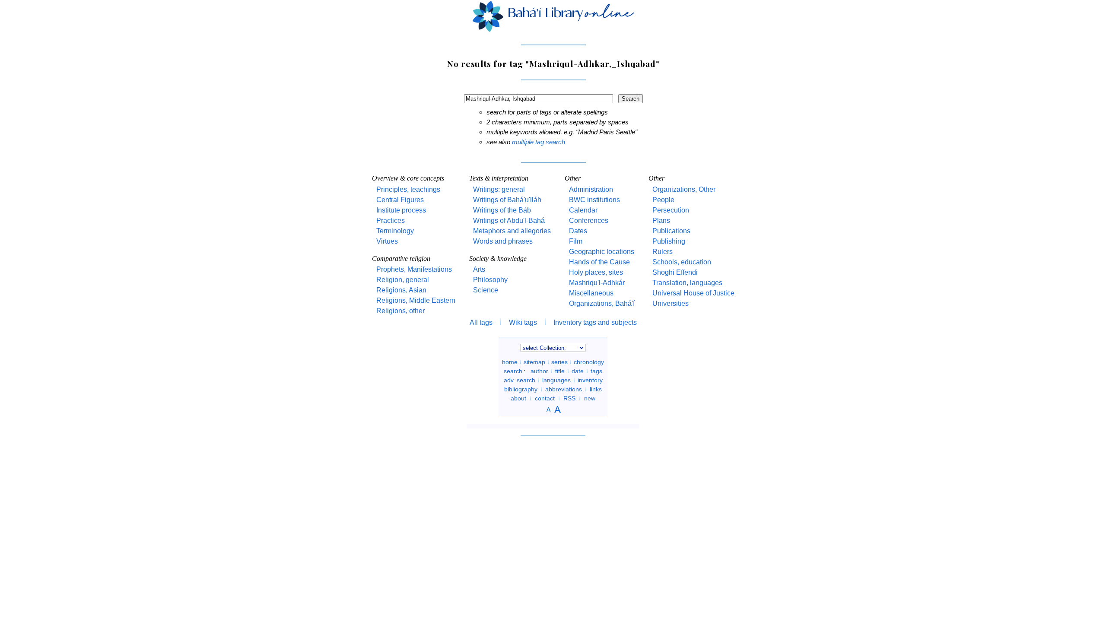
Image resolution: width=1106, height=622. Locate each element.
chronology (589, 362)
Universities (670, 303)
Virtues (387, 241)
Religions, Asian (401, 290)
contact (545, 398)
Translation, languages (687, 282)
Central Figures (400, 199)
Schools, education (681, 262)
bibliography (520, 389)
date (578, 371)
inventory (590, 380)
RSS (569, 398)
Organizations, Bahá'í (602, 303)
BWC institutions (594, 199)
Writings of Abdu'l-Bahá (509, 220)
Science (485, 290)
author (539, 371)
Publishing (668, 241)
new (589, 398)
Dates (578, 231)
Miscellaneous (591, 293)
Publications (671, 231)
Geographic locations (601, 251)
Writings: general (499, 189)
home (510, 362)
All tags (481, 322)
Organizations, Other (683, 189)
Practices (390, 220)
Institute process (401, 210)
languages (556, 380)
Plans (661, 220)
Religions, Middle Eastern (415, 300)
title (560, 371)
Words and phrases (503, 241)
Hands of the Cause (599, 262)
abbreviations (563, 389)
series (559, 362)
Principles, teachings (408, 189)
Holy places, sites (596, 272)
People (663, 199)
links (596, 389)
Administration (591, 189)
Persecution (670, 210)
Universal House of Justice (693, 293)
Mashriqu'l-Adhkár (597, 282)
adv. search (519, 380)
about (518, 398)
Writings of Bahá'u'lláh (507, 199)
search (513, 371)
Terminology (395, 231)
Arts (479, 269)
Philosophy (490, 279)
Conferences (588, 220)
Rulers (662, 251)
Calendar (583, 210)
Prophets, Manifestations (414, 269)
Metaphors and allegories (512, 231)
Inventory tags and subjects (595, 322)
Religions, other (400, 310)
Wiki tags (523, 322)
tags (596, 371)
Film (575, 241)
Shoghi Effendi (675, 272)
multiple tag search (538, 142)
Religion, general (402, 279)
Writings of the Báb (502, 210)
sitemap (534, 362)
